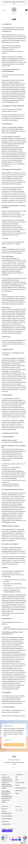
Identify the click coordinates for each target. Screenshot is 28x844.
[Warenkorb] (25, 10)
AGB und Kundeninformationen (7, 812)
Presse (17, 793)
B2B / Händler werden (20, 788)
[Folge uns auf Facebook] (17, 810)
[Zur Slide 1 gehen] (12, 767)
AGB (3, 715)
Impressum (4, 808)
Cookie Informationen (7, 818)
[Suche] (5, 10)
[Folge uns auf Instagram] (20, 810)
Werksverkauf (18, 790)
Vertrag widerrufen (6, 824)
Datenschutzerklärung (7, 816)
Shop (16, 779)
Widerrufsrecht (5, 821)
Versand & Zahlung (19, 782)
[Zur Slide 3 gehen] (15, 767)
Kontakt (17, 785)
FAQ (16, 777)
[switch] (25, 842)
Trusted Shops (15, 715)
